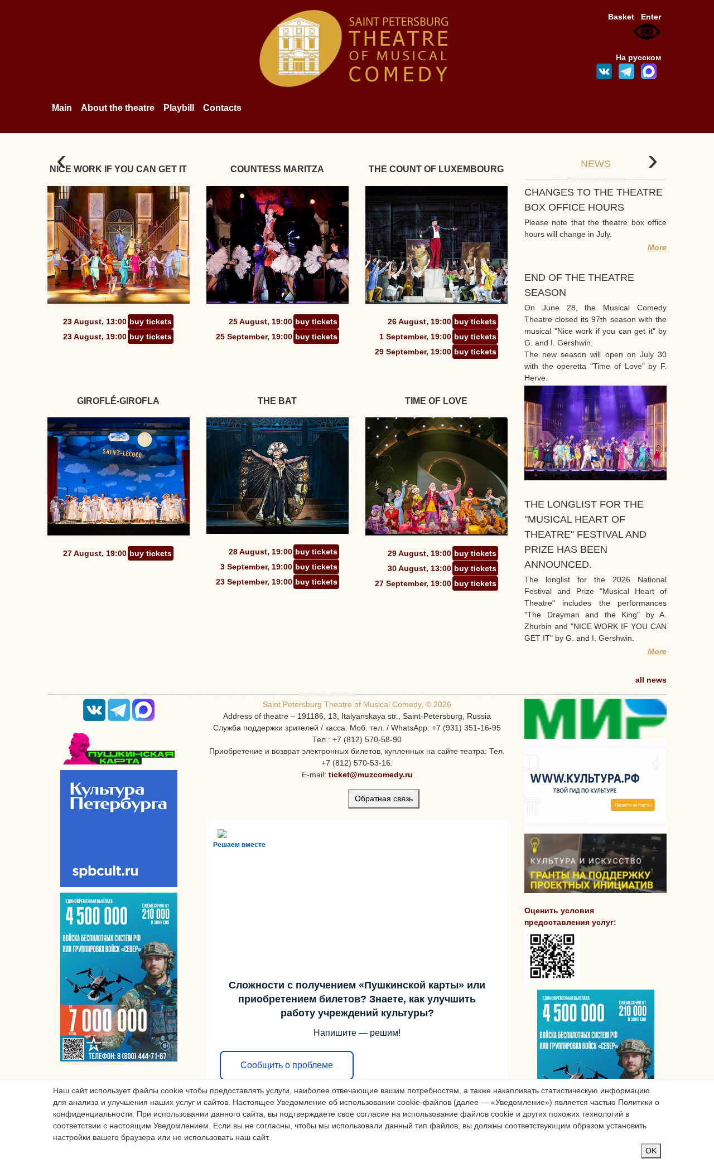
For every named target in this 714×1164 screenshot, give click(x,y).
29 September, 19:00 (413, 351)
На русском (638, 57)
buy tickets (150, 321)
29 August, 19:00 (419, 553)
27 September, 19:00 (413, 583)
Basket (621, 16)
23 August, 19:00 (95, 336)
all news (651, 679)
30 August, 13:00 (419, 568)
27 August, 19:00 (95, 553)
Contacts (222, 108)
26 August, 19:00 (419, 321)
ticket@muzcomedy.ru (371, 774)
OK (651, 1150)
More (657, 247)
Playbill (178, 108)
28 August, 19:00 (260, 551)
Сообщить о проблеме (286, 1065)
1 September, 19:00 (415, 336)
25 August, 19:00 (260, 321)
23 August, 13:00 (95, 321)
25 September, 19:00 (254, 336)
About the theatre (118, 108)
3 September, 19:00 (256, 566)
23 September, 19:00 (254, 581)
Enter (651, 16)
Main (62, 108)
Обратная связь (384, 798)
